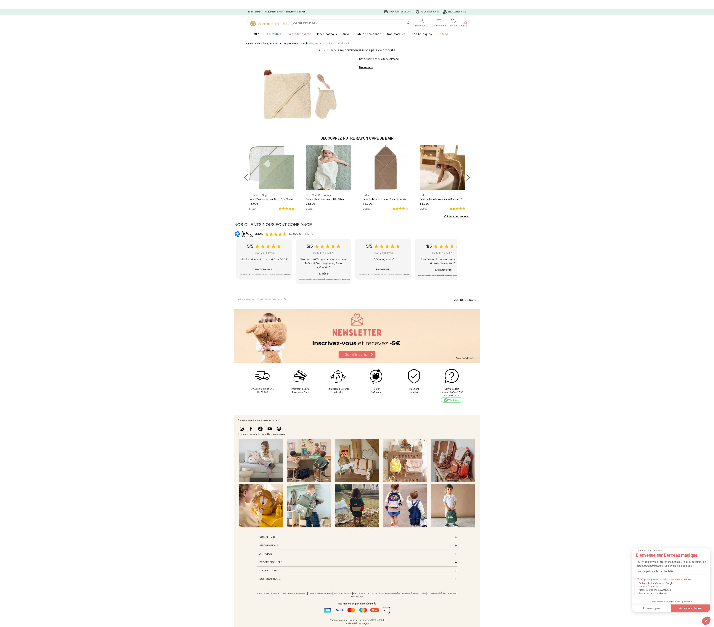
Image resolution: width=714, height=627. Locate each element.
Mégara (365, 623)
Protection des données (389, 593)
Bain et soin (276, 43)
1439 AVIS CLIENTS (301, 233)
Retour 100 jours (278, 593)
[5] (287, 208)
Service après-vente (342, 593)
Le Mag (443, 34)
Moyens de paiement (297, 593)
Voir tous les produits (456, 216)
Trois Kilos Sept (258, 195)
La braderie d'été (299, 34)
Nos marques (396, 34)
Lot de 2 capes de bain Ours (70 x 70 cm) (271, 199)
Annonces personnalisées (652, 593)
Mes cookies (357, 597)
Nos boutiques (422, 34)
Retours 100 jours (429, 12)
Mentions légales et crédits (414, 593)
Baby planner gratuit (400, 12)
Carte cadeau (263, 593)
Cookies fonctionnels (650, 586)
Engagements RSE (457, 12)
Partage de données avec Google (656, 583)
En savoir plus (651, 608)
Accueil (249, 43)
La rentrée (274, 34)
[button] (706, 620)
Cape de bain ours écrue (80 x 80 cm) (325, 199)
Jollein (366, 195)
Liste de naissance (368, 34)
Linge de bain (291, 43)
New (346, 34)
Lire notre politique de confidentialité (654, 571)
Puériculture (261, 43)
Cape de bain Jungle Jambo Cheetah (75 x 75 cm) (446, 199)
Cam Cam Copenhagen (319, 195)
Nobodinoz (366, 67)
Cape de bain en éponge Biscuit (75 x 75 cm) (386, 199)
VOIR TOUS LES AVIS (465, 300)
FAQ (355, 593)
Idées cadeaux (327, 34)
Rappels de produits (368, 593)
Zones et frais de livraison (320, 593)
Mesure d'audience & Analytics (655, 590)
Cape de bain (306, 43)
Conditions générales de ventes (441, 593)
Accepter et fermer (690, 608)
